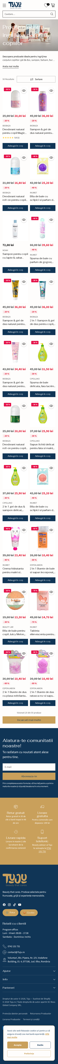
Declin (40, 1045)
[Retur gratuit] (16, 807)
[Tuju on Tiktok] (14, 905)
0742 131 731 (45, 850)
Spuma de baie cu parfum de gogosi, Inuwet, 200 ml (41, 262)
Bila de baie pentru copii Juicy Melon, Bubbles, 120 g (14, 634)
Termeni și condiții (31, 1019)
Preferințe (29, 1053)
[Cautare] (51, 14)
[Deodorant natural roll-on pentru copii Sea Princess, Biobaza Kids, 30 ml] (15, 166)
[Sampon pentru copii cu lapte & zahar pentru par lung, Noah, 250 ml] (15, 228)
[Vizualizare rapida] (24, 90)
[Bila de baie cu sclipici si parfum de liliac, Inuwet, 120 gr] (42, 476)
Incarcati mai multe (29, 719)
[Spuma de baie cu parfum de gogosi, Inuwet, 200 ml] (42, 228)
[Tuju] (14, 5)
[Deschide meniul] (4, 5)
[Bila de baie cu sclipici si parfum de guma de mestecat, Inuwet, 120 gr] (42, 166)
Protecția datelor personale (15, 1013)
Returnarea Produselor (40, 1013)
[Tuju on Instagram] (9, 905)
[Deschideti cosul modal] (52, 5)
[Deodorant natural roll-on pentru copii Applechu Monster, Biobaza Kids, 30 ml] (15, 414)
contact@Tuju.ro (16, 952)
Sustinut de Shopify (41, 998)
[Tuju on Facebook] (4, 905)
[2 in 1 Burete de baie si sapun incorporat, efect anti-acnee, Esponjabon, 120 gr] (42, 538)
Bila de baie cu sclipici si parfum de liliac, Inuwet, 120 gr (42, 510)
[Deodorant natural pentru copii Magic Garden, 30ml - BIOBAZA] (15, 99)
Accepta (17, 1045)
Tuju (28, 998)
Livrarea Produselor (11, 1019)
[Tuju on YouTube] (20, 905)
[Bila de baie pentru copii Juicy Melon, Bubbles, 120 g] (15, 600)
